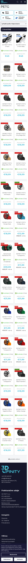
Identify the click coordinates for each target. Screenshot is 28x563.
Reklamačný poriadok (8, 541)
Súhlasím (20, 559)
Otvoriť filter (7, 29)
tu (8, 550)
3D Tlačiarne (5, 520)
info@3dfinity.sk (6, 478)
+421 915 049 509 (6, 476)
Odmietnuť (7, 559)
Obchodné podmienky (8, 539)
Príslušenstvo (5, 523)
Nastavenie (13, 554)
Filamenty (4, 518)
